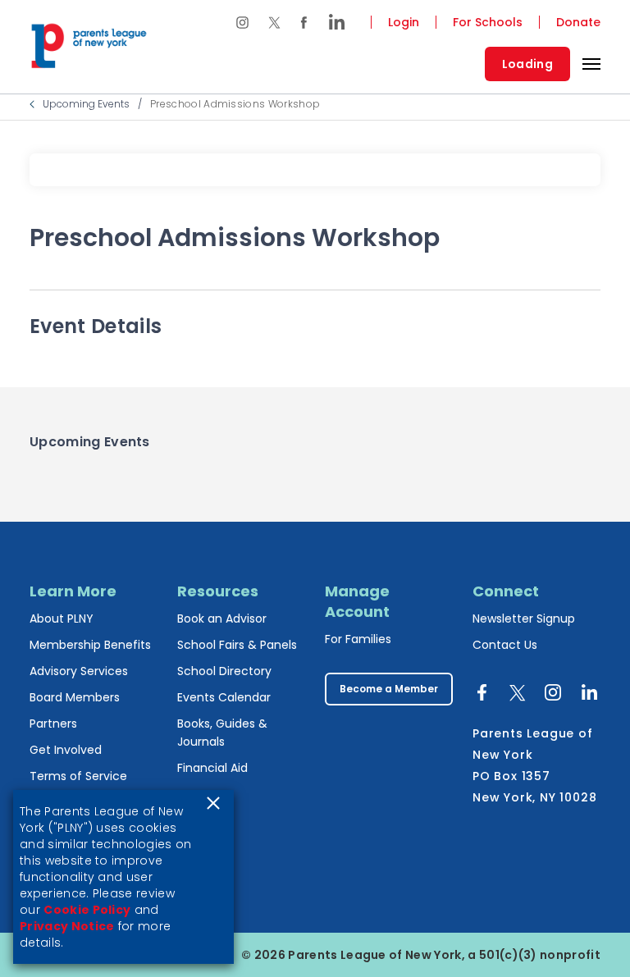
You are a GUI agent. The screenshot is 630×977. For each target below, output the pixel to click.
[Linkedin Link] (331, 22)
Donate (578, 22)
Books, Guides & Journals (222, 732)
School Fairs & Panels (237, 645)
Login (403, 22)
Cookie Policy (86, 910)
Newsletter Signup (523, 618)
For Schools (488, 22)
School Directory (224, 671)
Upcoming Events (86, 104)
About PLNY (62, 618)
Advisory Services (79, 671)
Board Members (75, 697)
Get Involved (66, 750)
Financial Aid (212, 768)
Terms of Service (78, 776)
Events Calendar (224, 697)
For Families (358, 639)
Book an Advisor (222, 618)
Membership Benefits (90, 645)
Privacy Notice (67, 926)
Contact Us (504, 645)
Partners (53, 723)
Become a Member (389, 689)
